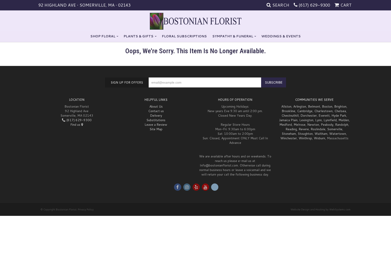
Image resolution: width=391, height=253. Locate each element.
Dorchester (308, 115)
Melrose (299, 124)
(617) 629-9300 (314, 5)
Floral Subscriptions (184, 36)
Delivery (156, 115)
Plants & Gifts (138, 36)
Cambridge (304, 111)
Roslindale (318, 129)
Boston (327, 106)
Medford (285, 124)
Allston (286, 106)
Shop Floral (102, 36)
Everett (324, 115)
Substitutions (155, 120)
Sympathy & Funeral (232, 36)
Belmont (314, 106)
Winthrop (305, 138)
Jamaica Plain (288, 120)
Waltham (321, 133)
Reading (291, 129)
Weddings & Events (281, 36)
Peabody (327, 124)
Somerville (334, 129)
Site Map (156, 129)
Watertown (337, 133)
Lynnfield (330, 120)
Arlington (299, 106)
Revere (304, 129)
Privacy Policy (86, 209)
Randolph (341, 124)
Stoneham (289, 133)
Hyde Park (338, 115)
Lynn (318, 120)
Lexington (306, 120)
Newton (313, 124)
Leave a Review (156, 124)
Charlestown (323, 111)
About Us (156, 106)
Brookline (288, 111)
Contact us (156, 111)
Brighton (340, 106)
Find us (75, 124)
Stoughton (305, 133)
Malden (344, 120)
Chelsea (340, 111)
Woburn (319, 138)
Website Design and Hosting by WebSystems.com (320, 209)
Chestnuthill (290, 115)
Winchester (288, 138)
